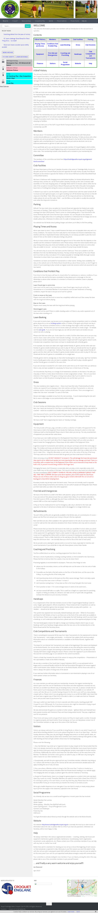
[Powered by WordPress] (7, 909)
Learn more (71, 912)
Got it (78, 912)
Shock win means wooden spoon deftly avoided (15, 45)
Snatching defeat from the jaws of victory (17, 34)
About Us (5, 21)
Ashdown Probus (12, 70)
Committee (65, 39)
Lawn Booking (65, 45)
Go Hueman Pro (21, 909)
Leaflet (69, 894)
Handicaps (78, 54)
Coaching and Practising (65, 54)
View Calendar (4, 86)
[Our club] (82, 886)
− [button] (69, 885)
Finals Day (10, 83)
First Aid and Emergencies (52, 54)
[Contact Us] (95, 907)
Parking (90, 39)
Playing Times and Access (40, 44)
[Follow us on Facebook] (92, 907)
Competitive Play (40, 21)
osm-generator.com (83, 894)
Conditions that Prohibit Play (52, 44)
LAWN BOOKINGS (22, 56)
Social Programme (65, 63)
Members (52, 39)
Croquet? (15, 21)
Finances (40, 63)
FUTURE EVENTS (8, 56)
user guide (42, 330)
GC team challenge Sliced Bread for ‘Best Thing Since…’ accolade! (15, 39)
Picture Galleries (61, 21)
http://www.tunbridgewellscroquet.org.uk (55, 824)
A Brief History (40, 39)
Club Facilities (78, 39)
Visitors (53, 63)
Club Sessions (90, 45)
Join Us (51, 21)
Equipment (40, 54)
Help (90, 63)
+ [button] (69, 882)
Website (78, 63)
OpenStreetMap (71, 896)
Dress (78, 45)
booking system (56, 323)
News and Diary (26, 21)
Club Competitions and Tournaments (90, 54)
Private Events (74, 21)
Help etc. (83, 21)
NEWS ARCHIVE (8, 52)
